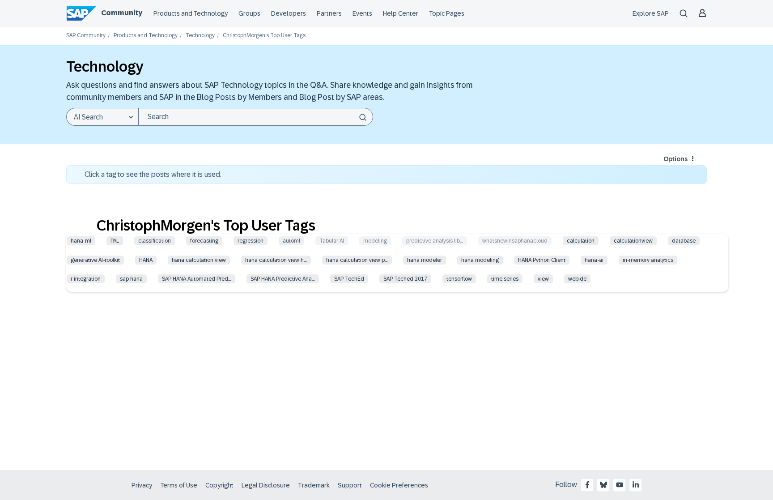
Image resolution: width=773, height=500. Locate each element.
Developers (288, 13)
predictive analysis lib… (434, 241)
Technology (200, 35)
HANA (146, 260)
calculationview (633, 241)
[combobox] (255, 117)
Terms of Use (178, 485)
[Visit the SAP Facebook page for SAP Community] (587, 484)
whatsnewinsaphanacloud (515, 241)
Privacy (142, 485)
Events (362, 13)
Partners (329, 13)
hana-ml (81, 241)
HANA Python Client (541, 260)
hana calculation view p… (357, 260)
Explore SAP (651, 13)
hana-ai (594, 260)
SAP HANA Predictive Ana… (283, 279)
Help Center (400, 13)
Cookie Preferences (399, 485)
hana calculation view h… (276, 260)
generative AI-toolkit (95, 260)
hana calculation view (199, 260)
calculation (581, 241)
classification (154, 241)
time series (504, 279)
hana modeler (424, 260)
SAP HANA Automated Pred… (196, 279)
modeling (375, 241)
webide (577, 279)
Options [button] (675, 158)
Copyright (219, 485)
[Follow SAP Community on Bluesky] (603, 484)
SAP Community (86, 35)
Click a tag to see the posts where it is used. (153, 174)
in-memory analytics (648, 260)
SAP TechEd (349, 279)
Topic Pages (446, 13)
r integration (86, 279)
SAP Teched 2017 (405, 279)
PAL (114, 241)
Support (350, 485)
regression (250, 241)
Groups (249, 13)
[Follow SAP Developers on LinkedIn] (635, 484)
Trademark (314, 485)
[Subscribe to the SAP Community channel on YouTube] (619, 484)
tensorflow (459, 279)
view (543, 279)
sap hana (131, 279)
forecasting (204, 241)
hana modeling (480, 260)
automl (291, 241)
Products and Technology (190, 13)
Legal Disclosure (266, 485)
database (684, 241)
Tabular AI (331, 241)
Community (121, 13)
